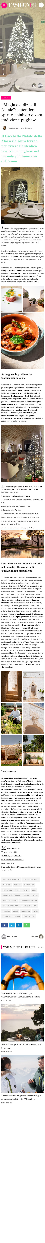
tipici (35, 911)
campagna (7, 885)
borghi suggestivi (31, 879)
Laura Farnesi (13, 128)
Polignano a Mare (29, 906)
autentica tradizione (11, 879)
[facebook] (3, 79)
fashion (17, 885)
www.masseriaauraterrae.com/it (12, 859)
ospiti (35, 895)
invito (26, 890)
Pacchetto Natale (10, 900)
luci (34, 890)
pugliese (6, 911)
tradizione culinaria (11, 916)
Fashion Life (29, 885)
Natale (26, 895)
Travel (6, 98)
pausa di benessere (10, 906)
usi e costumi (29, 916)
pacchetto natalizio (29, 900)
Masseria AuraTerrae (11, 895)
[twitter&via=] (3, 74)
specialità (26, 911)
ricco (15, 911)
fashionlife (7, 890)
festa (18, 890)
